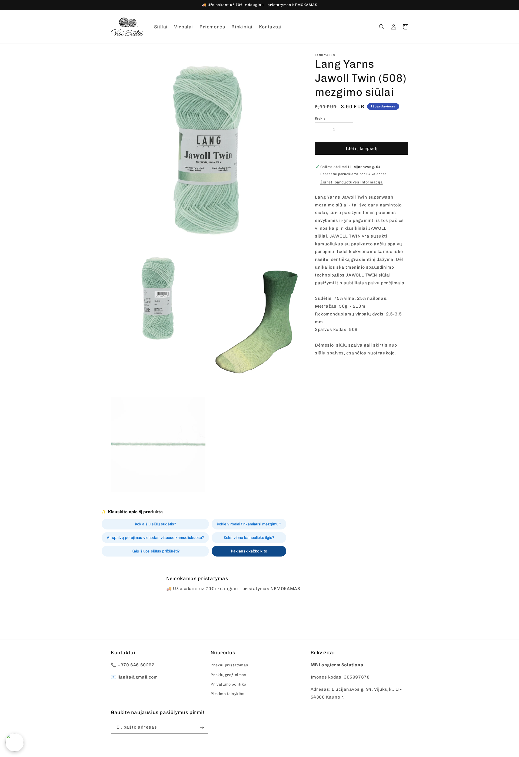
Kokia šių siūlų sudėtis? (155, 524)
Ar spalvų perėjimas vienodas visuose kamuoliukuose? (155, 537)
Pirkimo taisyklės (227, 694)
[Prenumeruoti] (202, 727)
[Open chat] (14, 742)
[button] (382, 27)
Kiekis (320, 118)
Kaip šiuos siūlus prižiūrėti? (155, 551)
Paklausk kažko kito (249, 551)
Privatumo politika (228, 684)
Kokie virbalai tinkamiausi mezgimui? (249, 524)
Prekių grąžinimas (228, 675)
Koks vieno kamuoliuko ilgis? (249, 537)
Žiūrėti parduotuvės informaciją (351, 182)
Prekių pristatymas (229, 665)
